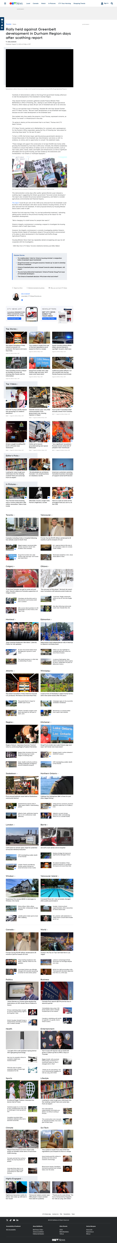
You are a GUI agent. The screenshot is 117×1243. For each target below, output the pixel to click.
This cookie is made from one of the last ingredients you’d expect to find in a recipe (39, 347)
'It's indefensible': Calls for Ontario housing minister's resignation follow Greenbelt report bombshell (40, 259)
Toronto (8, 24)
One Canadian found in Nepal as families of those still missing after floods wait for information (16, 373)
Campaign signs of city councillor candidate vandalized (63, 701)
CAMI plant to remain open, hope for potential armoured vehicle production (21, 848)
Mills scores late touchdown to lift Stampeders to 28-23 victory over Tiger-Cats (28, 609)
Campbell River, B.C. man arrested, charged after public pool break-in (55, 900)
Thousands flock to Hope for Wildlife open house (26, 701)
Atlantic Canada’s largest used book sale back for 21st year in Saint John (27, 712)
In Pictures (52, 3)
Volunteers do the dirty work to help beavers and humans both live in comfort (27, 600)
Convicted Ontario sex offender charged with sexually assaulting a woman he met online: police (28, 971)
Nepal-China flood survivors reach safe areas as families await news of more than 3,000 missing (21, 1151)
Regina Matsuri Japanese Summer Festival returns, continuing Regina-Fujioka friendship (21, 746)
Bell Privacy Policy (38, 1229)
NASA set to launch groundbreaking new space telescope (38, 446)
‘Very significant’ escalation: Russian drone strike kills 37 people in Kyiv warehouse (61, 446)
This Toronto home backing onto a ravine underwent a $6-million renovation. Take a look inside (16, 503)
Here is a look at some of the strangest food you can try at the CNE (62, 502)
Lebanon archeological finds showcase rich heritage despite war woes (62, 961)
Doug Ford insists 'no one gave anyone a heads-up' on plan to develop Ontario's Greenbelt (41, 263)
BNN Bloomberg (64, 1231)
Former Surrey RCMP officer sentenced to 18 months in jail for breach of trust (56, 539)
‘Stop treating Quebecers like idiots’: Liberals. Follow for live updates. (21, 643)
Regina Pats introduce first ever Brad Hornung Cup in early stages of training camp (27, 754)
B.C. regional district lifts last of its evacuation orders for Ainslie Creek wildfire (62, 547)
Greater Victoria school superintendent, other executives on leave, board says (63, 908)
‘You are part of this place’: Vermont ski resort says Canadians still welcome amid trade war (56, 590)
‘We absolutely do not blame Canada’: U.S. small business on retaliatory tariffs (39, 474)
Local (28, 3)
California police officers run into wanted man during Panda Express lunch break (62, 372)
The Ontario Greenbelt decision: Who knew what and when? (38, 276)
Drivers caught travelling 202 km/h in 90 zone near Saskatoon (15, 446)
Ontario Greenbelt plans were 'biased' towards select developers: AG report (41, 268)
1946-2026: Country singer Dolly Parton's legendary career (39, 501)
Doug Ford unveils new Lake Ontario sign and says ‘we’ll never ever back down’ (38, 372)
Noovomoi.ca (90, 1231)
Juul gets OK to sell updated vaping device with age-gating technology (21, 1051)
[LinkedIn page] (17, 1220)
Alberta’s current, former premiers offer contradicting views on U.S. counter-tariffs (61, 815)
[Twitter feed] (7, 1220)
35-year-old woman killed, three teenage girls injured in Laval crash (27, 651)
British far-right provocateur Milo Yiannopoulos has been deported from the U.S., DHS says (63, 971)
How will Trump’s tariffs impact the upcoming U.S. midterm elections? (16, 411)
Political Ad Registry (38, 1233)
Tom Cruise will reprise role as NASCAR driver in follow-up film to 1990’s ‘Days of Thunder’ (55, 1052)
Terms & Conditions (38, 1231)
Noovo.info (89, 1229)
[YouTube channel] (14, 1220)
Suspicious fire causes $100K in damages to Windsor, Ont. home (21, 900)
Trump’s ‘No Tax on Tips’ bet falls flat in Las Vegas (55, 953)
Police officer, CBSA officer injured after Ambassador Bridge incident (28, 908)
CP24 (61, 1229)
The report (15, 203)
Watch (43, 3)
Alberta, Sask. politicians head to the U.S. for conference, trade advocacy (28, 815)
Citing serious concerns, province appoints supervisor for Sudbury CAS (63, 805)
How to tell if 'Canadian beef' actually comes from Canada (62, 410)
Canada (35, 3)
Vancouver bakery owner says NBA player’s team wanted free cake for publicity (39, 1196)
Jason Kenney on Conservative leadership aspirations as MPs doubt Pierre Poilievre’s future (22, 1003)
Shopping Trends (79, 3)
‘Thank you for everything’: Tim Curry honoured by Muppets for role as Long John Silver (62, 1196)
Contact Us (55, 1214)
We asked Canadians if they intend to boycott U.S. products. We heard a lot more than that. (16, 348)
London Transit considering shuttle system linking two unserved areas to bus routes (27, 866)
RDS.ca (88, 1233)
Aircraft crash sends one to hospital (53, 848)
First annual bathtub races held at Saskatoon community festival (21, 797)
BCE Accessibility (11, 1229)
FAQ (61, 1214)
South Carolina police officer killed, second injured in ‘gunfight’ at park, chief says (62, 347)
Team (73, 1214)
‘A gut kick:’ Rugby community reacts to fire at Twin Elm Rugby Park (62, 598)
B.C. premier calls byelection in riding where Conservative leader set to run (63, 917)
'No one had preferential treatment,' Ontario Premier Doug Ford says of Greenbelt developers (41, 273)
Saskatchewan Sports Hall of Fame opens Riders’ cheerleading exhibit (28, 805)
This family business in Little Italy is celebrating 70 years (28, 660)
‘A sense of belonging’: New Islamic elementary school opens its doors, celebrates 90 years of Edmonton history (63, 662)
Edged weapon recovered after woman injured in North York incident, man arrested (27, 547)
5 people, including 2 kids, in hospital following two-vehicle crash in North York (21, 539)
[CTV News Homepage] (16, 3)
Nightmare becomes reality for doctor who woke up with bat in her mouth (16, 1196)
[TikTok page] (11, 1220)
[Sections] (5, 3)
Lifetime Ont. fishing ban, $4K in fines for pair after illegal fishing (56, 797)
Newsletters (67, 1214)
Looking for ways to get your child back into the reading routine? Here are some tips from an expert (15, 474)
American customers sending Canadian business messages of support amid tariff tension (62, 474)
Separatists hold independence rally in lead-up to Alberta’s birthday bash (57, 643)
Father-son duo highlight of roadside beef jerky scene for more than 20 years (62, 651)
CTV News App (46, 1214)
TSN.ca (62, 1233)
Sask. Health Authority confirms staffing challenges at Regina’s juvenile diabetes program (27, 763)
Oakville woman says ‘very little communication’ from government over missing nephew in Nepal (39, 412)
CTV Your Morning (64, 3)
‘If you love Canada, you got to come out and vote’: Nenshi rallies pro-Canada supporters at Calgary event (22, 591)
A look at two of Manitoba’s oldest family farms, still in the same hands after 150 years (57, 694)
